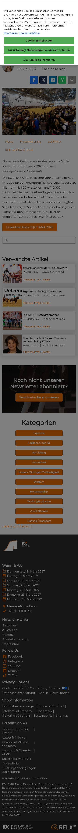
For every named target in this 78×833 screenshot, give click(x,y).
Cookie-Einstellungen (39, 40)
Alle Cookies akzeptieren (39, 59)
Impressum (11, 32)
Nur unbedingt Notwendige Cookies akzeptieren (39, 49)
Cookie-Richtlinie (29, 32)
